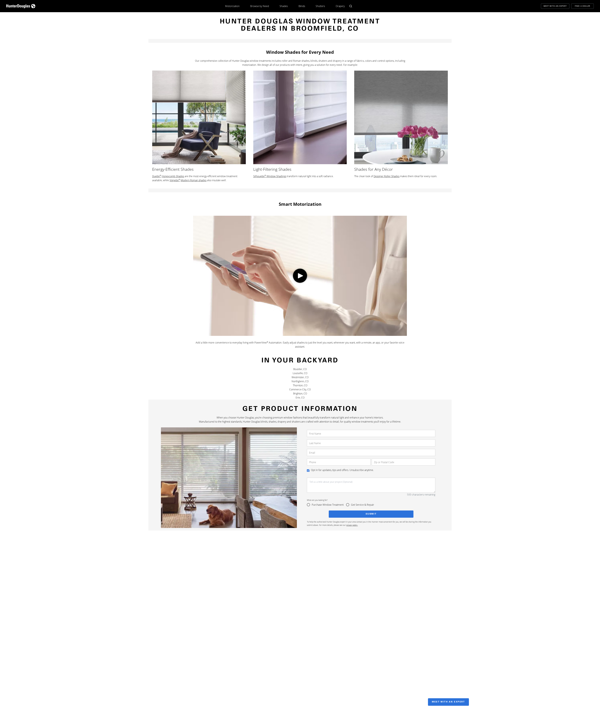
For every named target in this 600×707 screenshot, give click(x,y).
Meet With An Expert (555, 6)
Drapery (340, 6)
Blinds (301, 6)
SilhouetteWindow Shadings (269, 176)
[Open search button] (350, 6)
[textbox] (371, 485)
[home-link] (20, 6)
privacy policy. (352, 525)
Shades (284, 6)
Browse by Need (259, 6)
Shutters (320, 6)
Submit (371, 514)
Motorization (232, 6)
